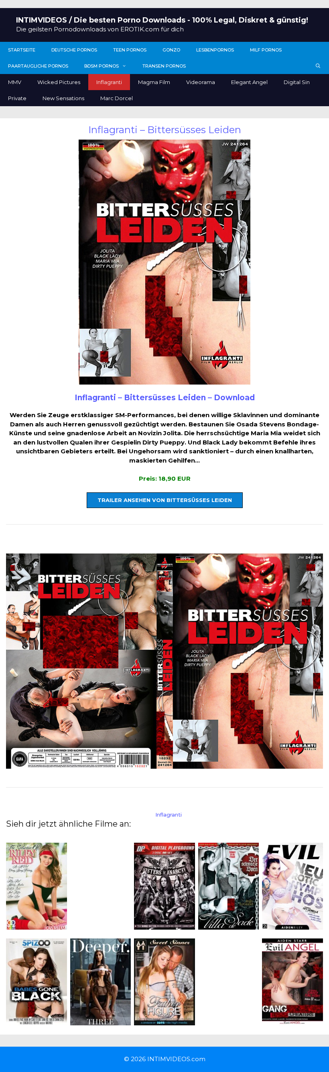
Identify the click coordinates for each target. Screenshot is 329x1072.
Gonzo (171, 50)
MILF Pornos (266, 50)
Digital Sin (297, 82)
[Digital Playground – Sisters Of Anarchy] (164, 924)
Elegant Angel (249, 82)
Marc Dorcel (116, 98)
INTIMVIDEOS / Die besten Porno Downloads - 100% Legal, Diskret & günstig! (162, 20)
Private (17, 98)
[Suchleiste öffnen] (318, 66)
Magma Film (154, 82)
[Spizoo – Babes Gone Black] (36, 1021)
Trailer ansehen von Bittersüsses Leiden (164, 500)
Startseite (21, 50)
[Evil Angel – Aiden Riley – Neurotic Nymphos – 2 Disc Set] (292, 924)
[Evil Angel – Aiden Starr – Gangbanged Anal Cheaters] (292, 1020)
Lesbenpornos (215, 50)
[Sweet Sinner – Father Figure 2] (164, 1020)
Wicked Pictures (58, 82)
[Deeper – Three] (100, 1020)
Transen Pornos (164, 66)
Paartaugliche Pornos (38, 66)
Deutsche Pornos (74, 50)
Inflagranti (109, 82)
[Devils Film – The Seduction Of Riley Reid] (36, 924)
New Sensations (63, 98)
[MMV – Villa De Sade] (228, 924)
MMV (14, 82)
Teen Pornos (129, 50)
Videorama (200, 82)
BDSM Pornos (101, 66)
